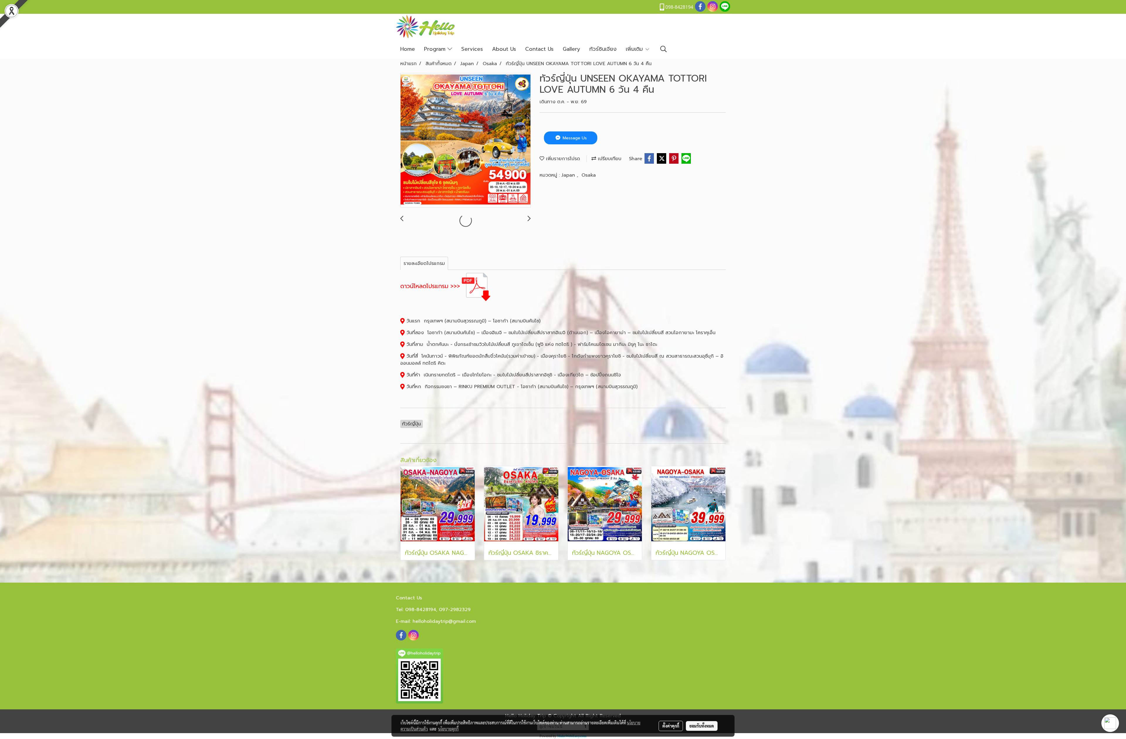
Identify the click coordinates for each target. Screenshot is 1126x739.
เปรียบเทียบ (608, 158)
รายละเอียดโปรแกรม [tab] (424, 263)
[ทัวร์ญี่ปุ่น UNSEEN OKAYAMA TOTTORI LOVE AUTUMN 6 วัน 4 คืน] (465, 140)
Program (435, 49)
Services (472, 49)
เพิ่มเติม (635, 49)
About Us (504, 49)
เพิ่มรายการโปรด (562, 158)
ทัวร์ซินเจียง (603, 49)
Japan (569, 175)
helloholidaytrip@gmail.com (444, 621)
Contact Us (539, 49)
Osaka (588, 175)
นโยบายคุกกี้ (448, 728)
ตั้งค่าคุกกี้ (670, 725)
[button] (663, 49)
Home (407, 49)
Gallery (571, 49)
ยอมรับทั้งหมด (701, 725)
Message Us (574, 138)
